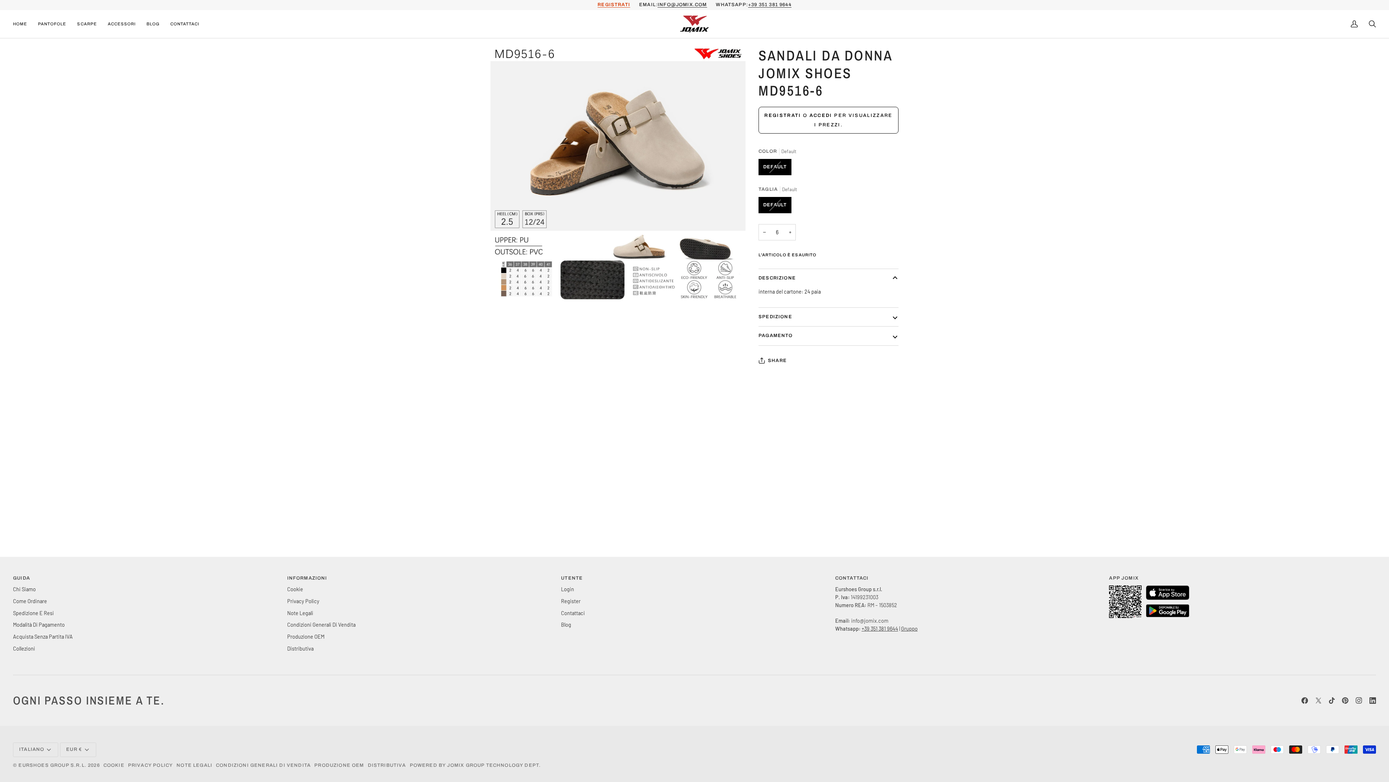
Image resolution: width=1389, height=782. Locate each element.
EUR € (74, 749)
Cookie (295, 589)
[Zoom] (504, 288)
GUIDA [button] (21, 578)
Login (567, 589)
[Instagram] (1359, 700)
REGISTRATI (614, 4)
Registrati (782, 115)
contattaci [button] (852, 578)
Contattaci (573, 613)
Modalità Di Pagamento (39, 624)
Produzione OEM (305, 636)
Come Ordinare (30, 601)
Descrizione (777, 278)
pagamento (776, 335)
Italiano (31, 749)
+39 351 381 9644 (769, 4)
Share (777, 360)
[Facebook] (1304, 700)
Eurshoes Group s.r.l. (52, 765)
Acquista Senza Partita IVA (43, 636)
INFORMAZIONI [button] (307, 578)
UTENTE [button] (572, 578)
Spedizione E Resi (33, 613)
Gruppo (909, 628)
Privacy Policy (303, 601)
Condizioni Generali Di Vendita (321, 624)
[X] (1318, 700)
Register (571, 601)
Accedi (821, 115)
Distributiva (300, 648)
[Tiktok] (1332, 700)
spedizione (775, 316)
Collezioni (24, 648)
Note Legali (300, 613)
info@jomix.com (682, 4)
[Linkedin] (1372, 700)
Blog (566, 624)
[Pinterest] (1345, 700)
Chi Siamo (24, 589)
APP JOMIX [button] (1124, 578)
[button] (52, 24)
